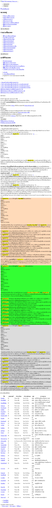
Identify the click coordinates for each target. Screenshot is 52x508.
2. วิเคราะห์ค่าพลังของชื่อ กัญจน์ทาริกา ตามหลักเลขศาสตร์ (15, 84)
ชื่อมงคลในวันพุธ (8, 44)
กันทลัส (2, 418)
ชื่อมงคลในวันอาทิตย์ (9, 39)
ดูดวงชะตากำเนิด (8, 21)
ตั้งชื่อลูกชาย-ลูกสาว (8, 19)
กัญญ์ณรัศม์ (3, 445)
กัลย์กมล (3, 405)
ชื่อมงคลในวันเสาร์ (8, 51)
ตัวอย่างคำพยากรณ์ (29, 105)
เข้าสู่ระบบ (6, 6)
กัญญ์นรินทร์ (4, 463)
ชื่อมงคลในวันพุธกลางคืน (10, 46)
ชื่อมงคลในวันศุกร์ (8, 49)
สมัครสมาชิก (6, 4)
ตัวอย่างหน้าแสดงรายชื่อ (24, 112)
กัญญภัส (3, 448)
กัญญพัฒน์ (3, 400)
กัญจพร (2, 494)
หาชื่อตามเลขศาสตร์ (9, 37)
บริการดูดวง (3, 109)
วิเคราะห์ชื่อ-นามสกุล (9, 15)
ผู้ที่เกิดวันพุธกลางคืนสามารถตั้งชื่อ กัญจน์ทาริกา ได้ (13, 90)
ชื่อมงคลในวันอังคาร (9, 42)
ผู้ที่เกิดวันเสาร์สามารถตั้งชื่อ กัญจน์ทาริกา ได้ (11, 92)
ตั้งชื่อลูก (19, 506)
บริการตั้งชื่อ (3, 119)
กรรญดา (3, 491)
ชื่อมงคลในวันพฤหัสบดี (9, 47)
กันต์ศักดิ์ (3, 460)
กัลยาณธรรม (4, 438)
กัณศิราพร (3, 450)
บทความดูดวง (7, 26)
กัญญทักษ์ (3, 411)
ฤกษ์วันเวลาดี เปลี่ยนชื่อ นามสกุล (12, 67)
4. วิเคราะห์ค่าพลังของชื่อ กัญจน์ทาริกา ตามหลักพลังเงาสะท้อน (15, 87)
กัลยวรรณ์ (3, 497)
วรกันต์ (2, 425)
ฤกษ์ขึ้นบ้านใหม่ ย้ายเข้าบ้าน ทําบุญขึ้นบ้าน (14, 66)
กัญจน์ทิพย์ (5, 502)
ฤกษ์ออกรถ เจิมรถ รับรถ (10, 62)
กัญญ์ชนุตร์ (3, 421)
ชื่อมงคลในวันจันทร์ (9, 41)
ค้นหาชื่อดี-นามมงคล (9, 17)
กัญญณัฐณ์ (3, 489)
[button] (5, 8)
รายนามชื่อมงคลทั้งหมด (10, 36)
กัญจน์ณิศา (6, 500)
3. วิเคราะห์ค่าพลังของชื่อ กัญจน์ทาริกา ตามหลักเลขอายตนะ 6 (15, 85)
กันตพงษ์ (3, 473)
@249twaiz (13, 115)
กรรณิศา (3, 477)
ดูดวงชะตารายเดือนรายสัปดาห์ (11, 22)
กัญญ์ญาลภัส (4, 415)
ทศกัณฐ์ (2, 430)
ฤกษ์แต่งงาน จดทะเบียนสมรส (11, 64)
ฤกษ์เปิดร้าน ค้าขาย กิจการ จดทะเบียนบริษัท (13, 69)
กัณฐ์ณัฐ (3, 413)
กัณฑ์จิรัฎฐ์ (3, 475)
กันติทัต (2, 409)
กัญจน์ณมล (3, 407)
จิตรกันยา (3, 452)
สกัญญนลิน (3, 441)
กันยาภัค (3, 487)
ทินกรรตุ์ (3, 458)
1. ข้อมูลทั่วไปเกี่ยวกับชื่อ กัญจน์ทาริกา (10, 82)
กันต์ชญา (3, 455)
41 (33, 134)
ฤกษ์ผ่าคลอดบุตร (8, 61)
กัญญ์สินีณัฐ (3, 403)
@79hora (13, 105)
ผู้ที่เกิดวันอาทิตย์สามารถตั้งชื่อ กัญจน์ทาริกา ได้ (12, 89)
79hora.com (14, 1)
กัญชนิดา (3, 483)
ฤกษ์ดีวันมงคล (5, 54)
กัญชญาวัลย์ (4, 435)
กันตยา (2, 432)
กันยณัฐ (2, 398)
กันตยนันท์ (3, 447)
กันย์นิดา (3, 428)
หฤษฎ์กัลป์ (3, 480)
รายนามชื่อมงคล (5, 28)
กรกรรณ (3, 468)
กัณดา (2, 443)
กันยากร (3, 423)
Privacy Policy (5, 506)
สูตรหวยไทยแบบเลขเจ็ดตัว (10, 24)
